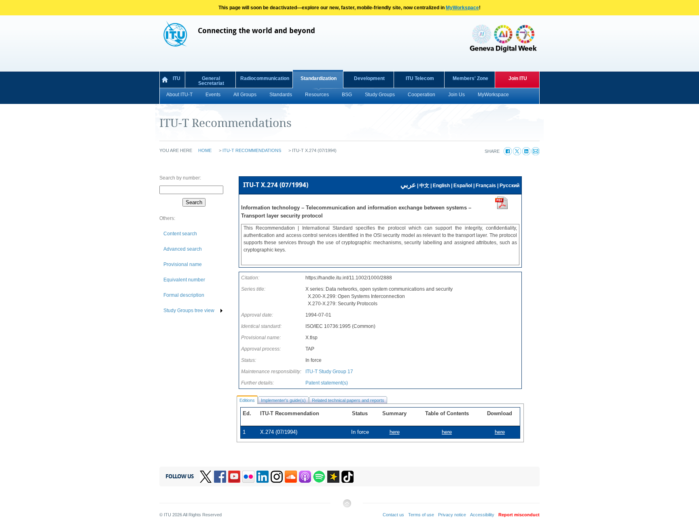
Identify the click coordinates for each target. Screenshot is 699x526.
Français (486, 185)
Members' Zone (470, 78)
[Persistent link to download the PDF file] (501, 208)
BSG (347, 94)
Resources (317, 94)
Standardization (319, 78)
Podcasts (305, 477)
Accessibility (482, 514)
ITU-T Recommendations (251, 150)
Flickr (248, 477)
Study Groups (380, 94)
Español (462, 185)
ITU (176, 78)
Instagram (277, 477)
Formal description (183, 295)
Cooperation (421, 94)
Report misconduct (519, 514)
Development (369, 78)
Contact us (393, 514)
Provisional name (182, 264)
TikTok (347, 477)
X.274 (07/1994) (278, 432)
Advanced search (182, 249)
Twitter (206, 477)
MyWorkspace (462, 8)
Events (212, 94)
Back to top (346, 506)
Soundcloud (291, 477)
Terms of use (421, 514)
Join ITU (517, 78)
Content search (180, 234)
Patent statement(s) (326, 383)
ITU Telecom (420, 78)
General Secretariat (211, 81)
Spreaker (333, 477)
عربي (408, 185)
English (441, 185)
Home (205, 150)
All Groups (244, 94)
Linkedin (262, 477)
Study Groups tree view (188, 310)
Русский (509, 185)
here (500, 432)
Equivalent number (184, 280)
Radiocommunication (264, 78)
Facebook (220, 477)
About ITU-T (179, 94)
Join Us (456, 94)
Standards (280, 94)
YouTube (234, 477)
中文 (424, 185)
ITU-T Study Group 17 (329, 371)
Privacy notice (452, 514)
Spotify (319, 477)
